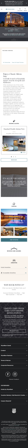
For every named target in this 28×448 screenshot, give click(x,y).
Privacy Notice (16, 425)
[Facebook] (8, 374)
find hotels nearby (20, 34)
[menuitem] (1, 9)
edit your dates (10, 34)
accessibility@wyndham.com (11, 429)
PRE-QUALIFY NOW (14, 330)
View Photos (14, 239)
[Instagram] (15, 374)
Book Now (14, 159)
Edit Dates (10, 30)
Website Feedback (14, 379)
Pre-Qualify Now (18, 4)
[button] (1, 3)
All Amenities (6, 62)
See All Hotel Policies (18, 62)
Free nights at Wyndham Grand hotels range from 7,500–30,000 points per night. (15, 335)
